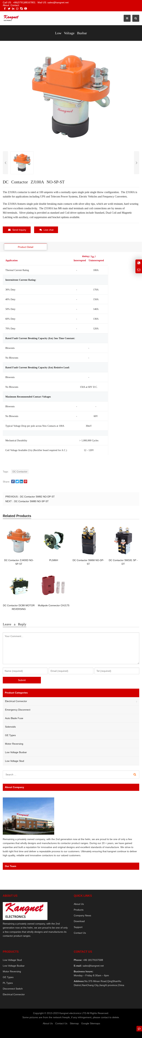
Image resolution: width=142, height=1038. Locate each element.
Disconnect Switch (13, 988)
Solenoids (10, 726)
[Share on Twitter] (17, 482)
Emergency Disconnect (17, 709)
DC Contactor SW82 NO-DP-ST (37, 496)
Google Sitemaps (90, 1023)
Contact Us (80, 932)
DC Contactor (19, 471)
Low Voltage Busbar (16, 752)
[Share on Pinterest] (25, 482)
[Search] (134, 774)
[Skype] (21, 8)
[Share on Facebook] (13, 482)
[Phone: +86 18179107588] (138, 263)
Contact (15, 5)
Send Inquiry (19, 229)
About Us (79, 904)
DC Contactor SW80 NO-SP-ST (31, 501)
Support (78, 927)
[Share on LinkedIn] (21, 482)
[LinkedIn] (13, 8)
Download (79, 921)
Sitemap (74, 1023)
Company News (82, 915)
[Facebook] (5, 8)
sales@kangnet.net (93, 965)
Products (78, 909)
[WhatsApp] (17, 8)
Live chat (49, 229)
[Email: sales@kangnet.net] (138, 269)
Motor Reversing (14, 743)
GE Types (10, 735)
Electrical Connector (16, 701)
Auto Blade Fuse (14, 718)
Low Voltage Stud (14, 761)
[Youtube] (26, 8)
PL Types (8, 983)
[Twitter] (9, 8)
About (6, 5)
